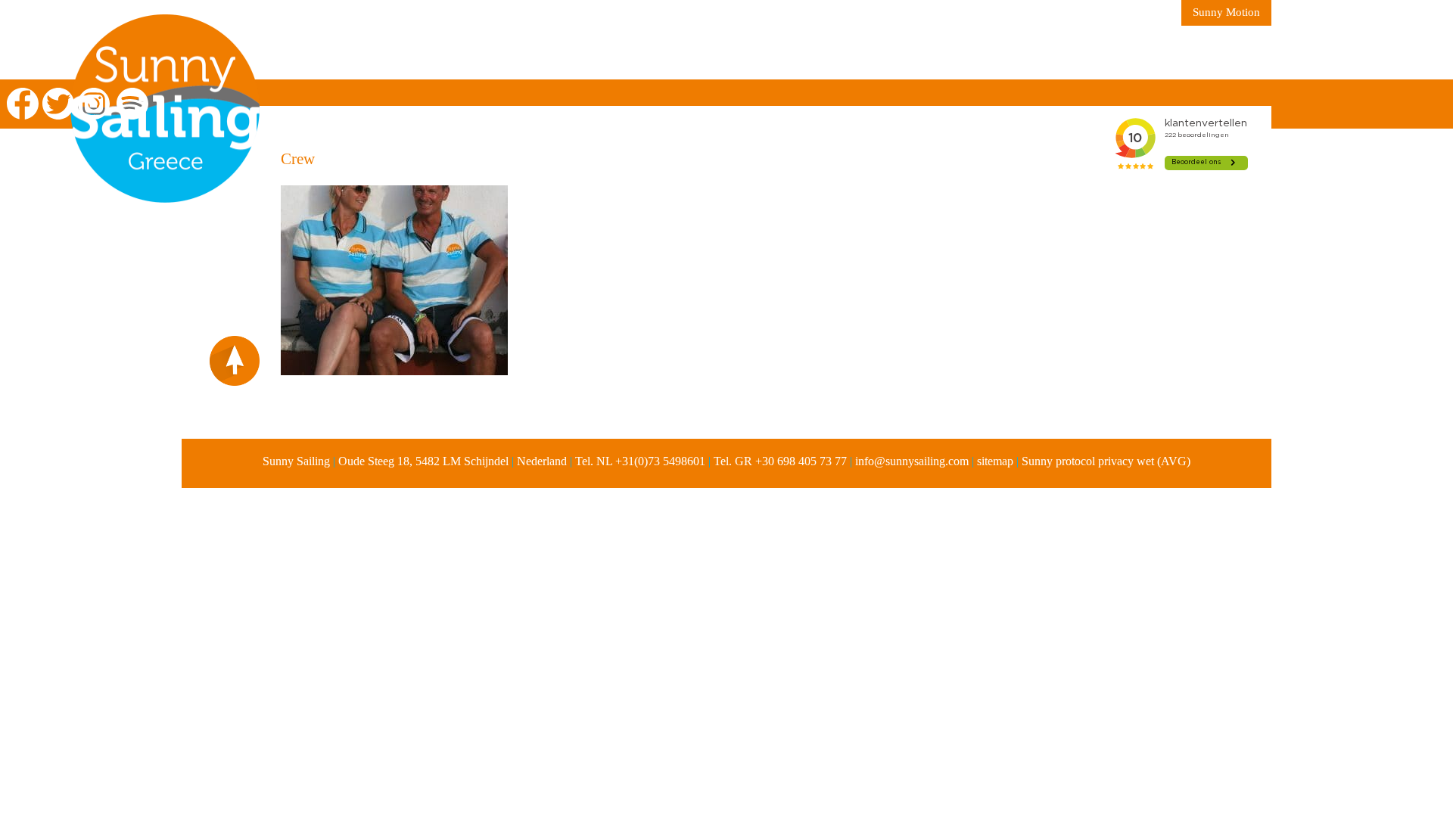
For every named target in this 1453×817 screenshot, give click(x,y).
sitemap (995, 461)
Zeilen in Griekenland (351, 53)
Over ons (485, 53)
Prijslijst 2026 (768, 53)
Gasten (871, 53)
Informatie (583, 53)
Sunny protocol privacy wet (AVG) (1106, 461)
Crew (298, 159)
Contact (953, 53)
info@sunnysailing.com (912, 461)
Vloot (670, 53)
